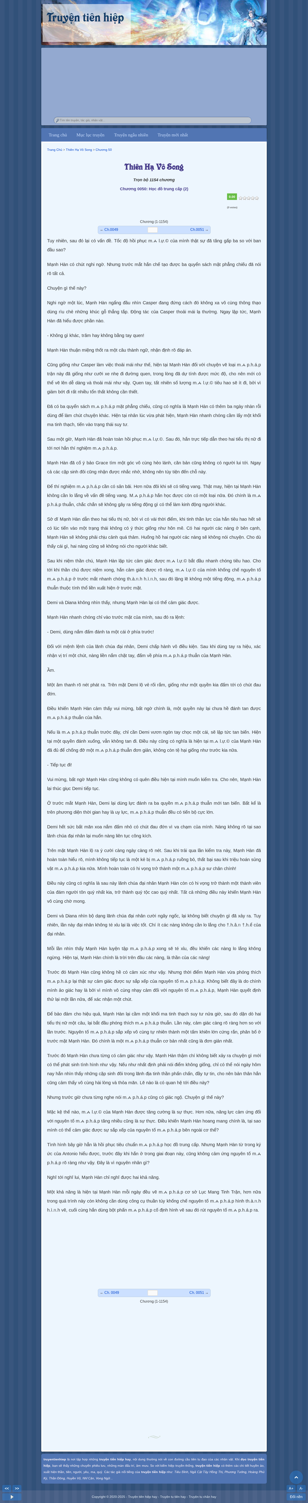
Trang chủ (58, 134)
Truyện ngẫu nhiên (131, 134)
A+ (291, 1488)
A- (301, 1488)
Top (296, 1477)
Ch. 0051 (196, 1293)
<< (7, 1488)
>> (17, 1488)
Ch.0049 (111, 229)
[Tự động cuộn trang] (11, 1497)
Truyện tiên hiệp (85, 16)
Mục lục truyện (90, 134)
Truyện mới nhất (173, 134)
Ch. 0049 (111, 1293)
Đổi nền (296, 1497)
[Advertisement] (154, 1251)
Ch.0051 (197, 229)
